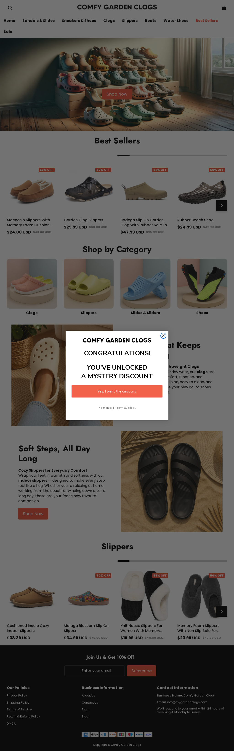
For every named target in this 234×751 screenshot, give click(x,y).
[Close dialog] (163, 335)
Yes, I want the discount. (117, 391)
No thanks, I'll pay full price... (117, 408)
